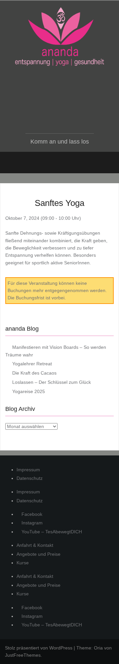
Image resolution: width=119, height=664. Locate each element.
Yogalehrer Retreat (32, 363)
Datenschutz (30, 478)
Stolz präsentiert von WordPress (38, 647)
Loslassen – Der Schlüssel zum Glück (51, 382)
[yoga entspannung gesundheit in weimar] (59, 36)
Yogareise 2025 (28, 391)
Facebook (31, 514)
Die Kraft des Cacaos (34, 373)
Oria (98, 647)
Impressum (28, 469)
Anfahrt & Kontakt (35, 545)
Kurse (23, 562)
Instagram (31, 522)
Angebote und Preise (38, 554)
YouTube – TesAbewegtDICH (51, 531)
